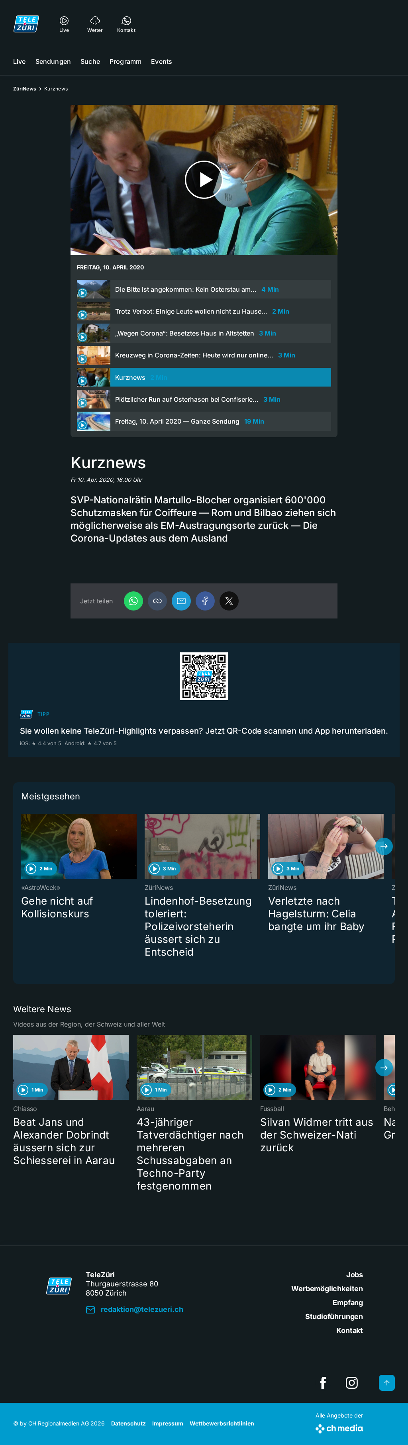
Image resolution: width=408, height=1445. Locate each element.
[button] (157, 601)
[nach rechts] (384, 846)
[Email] (181, 601)
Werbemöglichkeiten (327, 1288)
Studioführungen (334, 1316)
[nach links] (24, 846)
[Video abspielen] (204, 180)
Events (161, 61)
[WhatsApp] (133, 601)
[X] (229, 601)
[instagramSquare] (352, 1383)
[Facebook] (205, 601)
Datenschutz (128, 1423)
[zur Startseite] (26, 23)
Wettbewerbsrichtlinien (222, 1423)
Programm (125, 61)
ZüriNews (24, 89)
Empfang (348, 1302)
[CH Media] (339, 1427)
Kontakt (349, 1330)
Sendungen (53, 61)
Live (19, 61)
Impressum (167, 1423)
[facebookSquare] (323, 1383)
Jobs (354, 1274)
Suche (90, 61)
